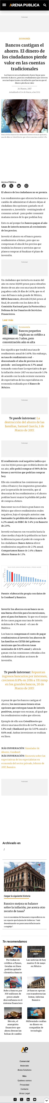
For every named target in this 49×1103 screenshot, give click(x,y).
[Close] (40, 532)
